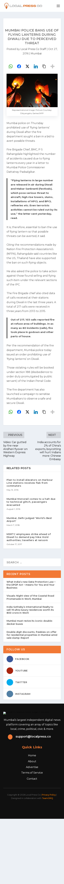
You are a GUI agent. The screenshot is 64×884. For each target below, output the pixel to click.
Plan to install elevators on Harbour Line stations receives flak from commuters (30, 482)
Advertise (32, 767)
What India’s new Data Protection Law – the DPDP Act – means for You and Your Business (31, 584)
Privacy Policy (49, 795)
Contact (32, 778)
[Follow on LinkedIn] (37, 807)
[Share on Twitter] (27, 66)
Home (32, 755)
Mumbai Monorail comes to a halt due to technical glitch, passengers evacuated (31, 501)
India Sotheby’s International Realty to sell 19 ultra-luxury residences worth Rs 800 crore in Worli (30, 609)
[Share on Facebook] (19, 66)
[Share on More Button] (52, 66)
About (32, 761)
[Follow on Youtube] (44, 807)
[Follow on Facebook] (16, 807)
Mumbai (36, 53)
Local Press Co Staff (33, 49)
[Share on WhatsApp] (10, 66)
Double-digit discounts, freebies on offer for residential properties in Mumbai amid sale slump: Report (32, 635)
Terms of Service (32, 772)
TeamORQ (47, 798)
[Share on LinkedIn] (36, 66)
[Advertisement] (32, 851)
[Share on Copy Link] (44, 66)
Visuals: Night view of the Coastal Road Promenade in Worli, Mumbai (30, 597)
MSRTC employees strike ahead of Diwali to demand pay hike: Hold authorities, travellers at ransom (29, 537)
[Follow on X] (23, 807)
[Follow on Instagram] (30, 807)
